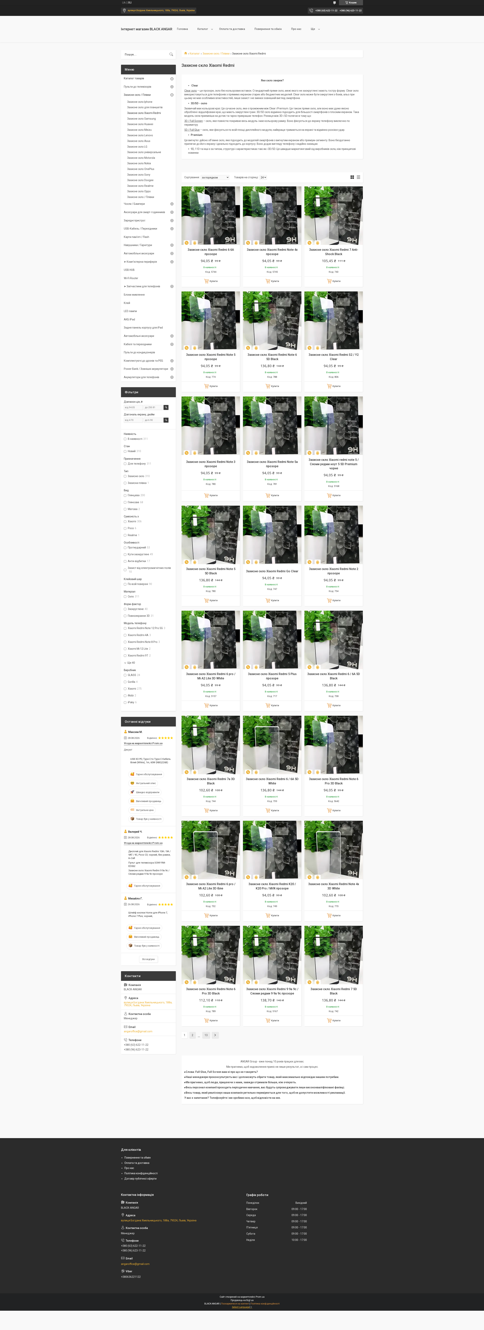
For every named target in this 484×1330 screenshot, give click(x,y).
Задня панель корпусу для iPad (143, 327)
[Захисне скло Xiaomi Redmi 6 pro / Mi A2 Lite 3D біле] (211, 850)
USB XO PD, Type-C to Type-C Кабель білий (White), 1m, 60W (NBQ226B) (150, 761)
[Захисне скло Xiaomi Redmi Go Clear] (272, 535)
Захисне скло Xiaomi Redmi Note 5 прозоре (210, 357)
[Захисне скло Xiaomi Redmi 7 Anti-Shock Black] (333, 215)
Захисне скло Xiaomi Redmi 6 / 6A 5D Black (333, 676)
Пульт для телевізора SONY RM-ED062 (147, 864)
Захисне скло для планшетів (145, 107)
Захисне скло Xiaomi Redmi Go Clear (272, 571)
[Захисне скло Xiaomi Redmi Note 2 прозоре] (333, 535)
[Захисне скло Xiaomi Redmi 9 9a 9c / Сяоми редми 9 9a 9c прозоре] (272, 955)
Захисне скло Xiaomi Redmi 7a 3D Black (211, 781)
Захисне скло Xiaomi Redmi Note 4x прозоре (272, 252)
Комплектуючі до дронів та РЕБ (143, 360)
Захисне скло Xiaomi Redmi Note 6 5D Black (272, 357)
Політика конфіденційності (141, 1173)
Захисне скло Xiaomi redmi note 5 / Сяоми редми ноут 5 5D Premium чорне (334, 464)
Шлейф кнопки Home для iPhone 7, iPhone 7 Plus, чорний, (148, 914)
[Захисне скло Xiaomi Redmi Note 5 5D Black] (211, 535)
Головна (182, 28)
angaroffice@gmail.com (138, 1031)
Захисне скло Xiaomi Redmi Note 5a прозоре (272, 464)
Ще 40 (131, 662)
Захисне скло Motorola (141, 157)
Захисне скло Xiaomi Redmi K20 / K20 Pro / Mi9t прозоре (272, 886)
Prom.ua (260, 1297)
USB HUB (129, 269)
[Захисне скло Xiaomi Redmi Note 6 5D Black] (272, 320)
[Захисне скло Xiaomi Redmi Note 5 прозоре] (211, 320)
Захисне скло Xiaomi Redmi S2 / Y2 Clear (334, 357)
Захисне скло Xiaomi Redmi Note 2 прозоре (333, 571)
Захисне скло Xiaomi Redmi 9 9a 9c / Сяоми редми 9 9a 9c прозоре (272, 991)
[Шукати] (171, 54)
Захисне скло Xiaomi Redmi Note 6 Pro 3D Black (333, 781)
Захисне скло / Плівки (216, 53)
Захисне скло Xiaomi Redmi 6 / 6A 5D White (272, 781)
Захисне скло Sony (138, 174)
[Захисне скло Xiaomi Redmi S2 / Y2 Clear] (333, 320)
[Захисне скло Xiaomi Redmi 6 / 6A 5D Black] (333, 640)
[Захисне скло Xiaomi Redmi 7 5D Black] (333, 955)
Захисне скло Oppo (139, 191)
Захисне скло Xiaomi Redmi (144, 112)
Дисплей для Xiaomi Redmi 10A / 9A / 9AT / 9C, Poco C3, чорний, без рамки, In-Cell (149, 855)
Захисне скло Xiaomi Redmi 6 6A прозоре (211, 252)
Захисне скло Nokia (139, 163)
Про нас (296, 28)
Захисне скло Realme (140, 185)
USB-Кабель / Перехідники (140, 228)
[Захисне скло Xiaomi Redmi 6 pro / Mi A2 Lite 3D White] (211, 640)
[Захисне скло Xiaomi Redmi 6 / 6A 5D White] (272, 745)
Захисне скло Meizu (139, 129)
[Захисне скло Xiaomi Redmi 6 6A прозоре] (211, 215)
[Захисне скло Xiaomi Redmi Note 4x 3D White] (333, 850)
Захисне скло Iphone (139, 101)
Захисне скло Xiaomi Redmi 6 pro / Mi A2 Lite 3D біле (210, 886)
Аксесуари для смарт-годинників (144, 212)
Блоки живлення (134, 294)
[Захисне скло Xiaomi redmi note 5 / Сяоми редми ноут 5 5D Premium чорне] (333, 425)
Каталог (202, 28)
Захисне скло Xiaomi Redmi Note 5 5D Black (210, 571)
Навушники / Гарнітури (138, 245)
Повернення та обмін (268, 28)
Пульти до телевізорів (137, 86)
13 (206, 1035)
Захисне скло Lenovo (140, 135)
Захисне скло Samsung (141, 118)
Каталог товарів (134, 78)
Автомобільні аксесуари (139, 253)
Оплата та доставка (232, 28)
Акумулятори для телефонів (141, 377)
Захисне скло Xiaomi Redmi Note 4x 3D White (333, 886)
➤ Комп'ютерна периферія (140, 261)
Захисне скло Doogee (140, 180)
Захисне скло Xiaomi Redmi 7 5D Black (333, 991)
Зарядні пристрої (134, 220)
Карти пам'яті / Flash (136, 236)
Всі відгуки (148, 959)
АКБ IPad (129, 319)
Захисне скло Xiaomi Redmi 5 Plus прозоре (272, 676)
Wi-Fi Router (131, 278)
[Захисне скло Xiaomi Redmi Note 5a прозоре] (272, 425)
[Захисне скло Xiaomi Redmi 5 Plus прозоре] (272, 640)
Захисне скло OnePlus (140, 169)
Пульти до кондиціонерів (139, 352)
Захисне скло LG (137, 146)
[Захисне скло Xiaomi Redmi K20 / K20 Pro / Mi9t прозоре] (272, 850)
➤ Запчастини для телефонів (142, 286)
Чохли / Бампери (134, 203)
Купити (214, 281)
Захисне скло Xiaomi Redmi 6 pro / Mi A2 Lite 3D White (210, 676)
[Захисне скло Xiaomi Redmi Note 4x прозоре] (272, 215)
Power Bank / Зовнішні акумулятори (146, 368)
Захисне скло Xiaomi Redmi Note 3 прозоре (210, 464)
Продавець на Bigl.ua (242, 1300)
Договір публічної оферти (140, 1178)
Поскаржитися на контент (235, 1303)
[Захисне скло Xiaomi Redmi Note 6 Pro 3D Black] (333, 745)
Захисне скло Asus (138, 140)
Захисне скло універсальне (144, 152)
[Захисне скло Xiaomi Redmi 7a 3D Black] (211, 745)
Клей (127, 302)
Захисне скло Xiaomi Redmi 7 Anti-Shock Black (333, 252)
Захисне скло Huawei (140, 124)
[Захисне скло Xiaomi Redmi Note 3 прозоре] (211, 425)
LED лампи (130, 311)
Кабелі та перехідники (138, 344)
